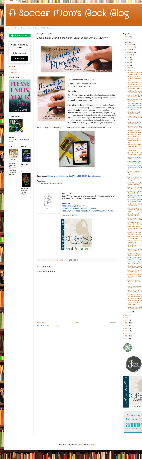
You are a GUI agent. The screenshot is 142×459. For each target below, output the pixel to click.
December (130, 44)
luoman (80, 444)
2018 (127, 328)
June (128, 60)
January (129, 312)
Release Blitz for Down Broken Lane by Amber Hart (134, 78)
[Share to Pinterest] (77, 260)
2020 (127, 323)
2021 (127, 320)
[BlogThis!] (71, 260)
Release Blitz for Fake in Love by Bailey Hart (134, 135)
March (129, 67)
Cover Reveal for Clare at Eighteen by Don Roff (134, 83)
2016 (127, 333)
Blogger (93, 444)
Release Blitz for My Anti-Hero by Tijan (134, 245)
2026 (127, 37)
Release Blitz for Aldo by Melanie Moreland (134, 214)
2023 (127, 315)
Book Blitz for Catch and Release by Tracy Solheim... (134, 178)
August (129, 55)
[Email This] (69, 260)
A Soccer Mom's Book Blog (69, 13)
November (130, 47)
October (129, 49)
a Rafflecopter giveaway (70, 215)
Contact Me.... (20, 28)
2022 (127, 318)
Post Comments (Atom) (52, 326)
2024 (127, 42)
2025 (127, 39)
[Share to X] (73, 260)
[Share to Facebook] (75, 260)
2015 (127, 336)
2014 (127, 338)
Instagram (14, 72)
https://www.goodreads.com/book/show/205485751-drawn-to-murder (74, 176)
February (130, 70)
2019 (127, 325)
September (130, 52)
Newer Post (40, 322)
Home (9, 28)
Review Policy (32, 28)
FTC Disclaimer (46, 28)
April (128, 65)
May (128, 62)
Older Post (113, 322)
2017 (127, 331)
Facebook (14, 70)
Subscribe (19, 58)
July (128, 57)
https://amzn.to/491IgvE (53, 183)
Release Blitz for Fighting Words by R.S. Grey (134, 196)
